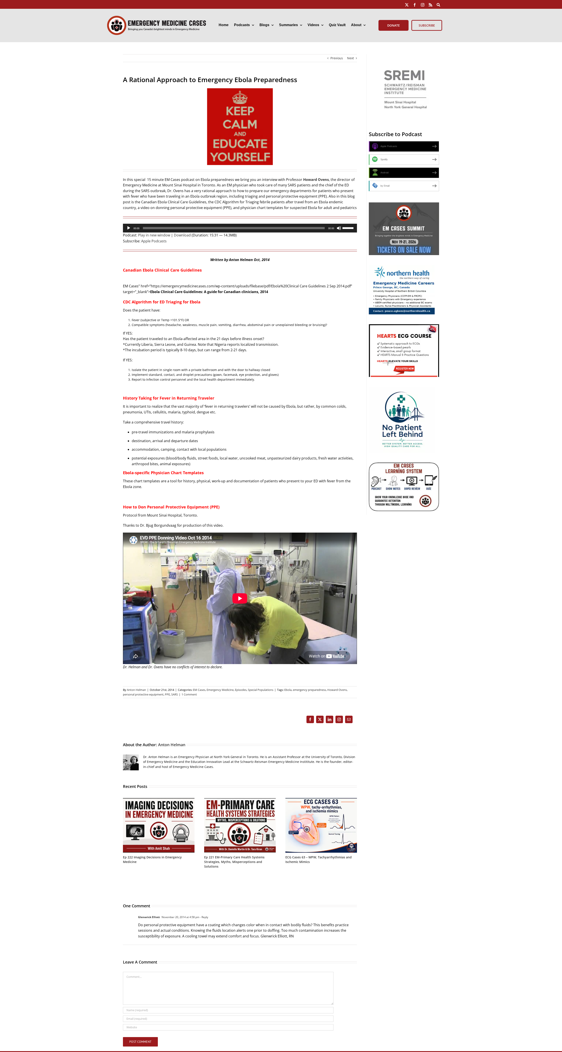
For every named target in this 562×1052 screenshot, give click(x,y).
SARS (174, 694)
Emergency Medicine (220, 690)
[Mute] (339, 228)
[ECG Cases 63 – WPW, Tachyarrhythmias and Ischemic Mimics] (321, 800)
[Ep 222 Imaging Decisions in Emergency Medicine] (159, 800)
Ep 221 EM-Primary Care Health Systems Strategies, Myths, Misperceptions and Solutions (234, 861)
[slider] (348, 228)
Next (350, 58)
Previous (336, 58)
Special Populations (260, 690)
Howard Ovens (337, 690)
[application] (240, 228)
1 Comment (189, 694)
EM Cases (199, 690)
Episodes (241, 690)
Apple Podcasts (154, 241)
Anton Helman (136, 690)
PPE (167, 694)
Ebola (288, 690)
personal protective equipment (143, 694)
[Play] (128, 228)
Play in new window (154, 235)
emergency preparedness (309, 690)
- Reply (203, 917)
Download (182, 235)
